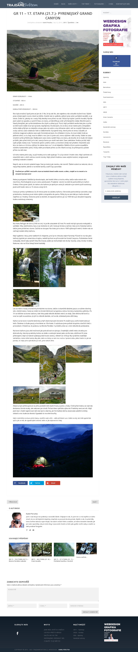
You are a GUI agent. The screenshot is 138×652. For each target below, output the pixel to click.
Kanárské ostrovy (109, 127)
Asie (104, 82)
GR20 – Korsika (78, 632)
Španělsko (71, 22)
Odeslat (116, 197)
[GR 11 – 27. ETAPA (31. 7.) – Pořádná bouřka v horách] (64, 549)
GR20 (105, 112)
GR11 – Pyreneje (78, 630)
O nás (111, 4)
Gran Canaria (108, 117)
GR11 (65, 22)
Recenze (106, 142)
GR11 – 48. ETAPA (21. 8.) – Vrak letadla (41, 560)
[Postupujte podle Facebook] (17, 633)
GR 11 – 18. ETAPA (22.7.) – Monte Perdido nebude (18, 560)
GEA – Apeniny (78, 635)
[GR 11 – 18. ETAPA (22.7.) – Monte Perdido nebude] (19, 549)
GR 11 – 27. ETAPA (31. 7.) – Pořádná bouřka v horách (64, 560)
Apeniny (106, 77)
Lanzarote (107, 137)
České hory (107, 92)
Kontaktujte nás (123, 4)
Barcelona (106, 87)
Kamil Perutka (47, 22)
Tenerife (106, 152)
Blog (63, 4)
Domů (56, 4)
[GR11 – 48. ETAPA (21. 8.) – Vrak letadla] (41, 549)
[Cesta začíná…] (86, 548)
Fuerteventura (108, 97)
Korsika (106, 132)
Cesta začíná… (81, 557)
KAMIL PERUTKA (64, 650)
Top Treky (85, 4)
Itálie (105, 122)
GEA (104, 102)
